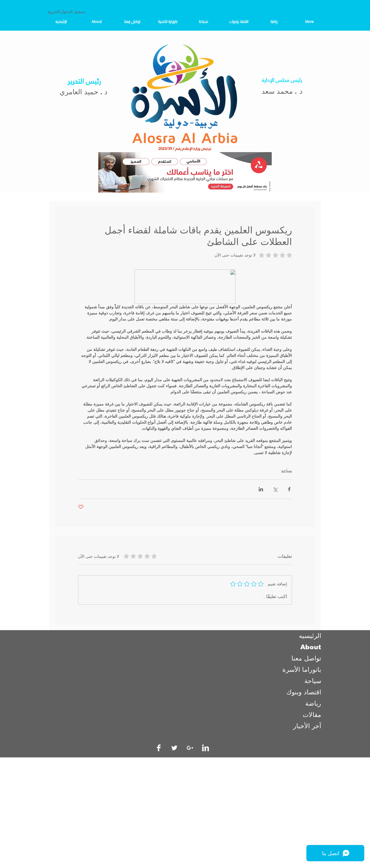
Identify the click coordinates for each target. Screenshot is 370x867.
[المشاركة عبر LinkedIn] (261, 489)
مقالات (312, 714)
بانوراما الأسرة (301, 669)
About (310, 647)
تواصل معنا (306, 658)
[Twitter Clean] (174, 747)
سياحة (286, 470)
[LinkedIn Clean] (205, 747)
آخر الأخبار (307, 726)
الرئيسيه (310, 635)
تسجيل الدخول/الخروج (66, 11)
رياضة (313, 703)
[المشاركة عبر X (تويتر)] (275, 489)
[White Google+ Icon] (189, 747)
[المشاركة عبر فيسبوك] (289, 489)
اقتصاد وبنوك (303, 692)
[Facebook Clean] (158, 747)
